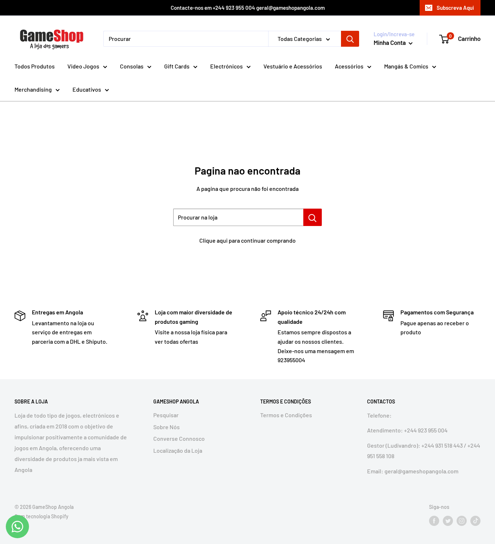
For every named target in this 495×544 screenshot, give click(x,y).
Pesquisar (166, 414)
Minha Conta (390, 42)
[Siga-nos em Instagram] (462, 521)
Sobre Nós (166, 426)
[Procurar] (350, 39)
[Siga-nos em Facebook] (434, 521)
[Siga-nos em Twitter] (448, 521)
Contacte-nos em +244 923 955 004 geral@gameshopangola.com (248, 7)
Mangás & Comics (406, 66)
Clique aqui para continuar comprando (247, 240)
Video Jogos (83, 66)
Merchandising (33, 89)
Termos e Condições (286, 414)
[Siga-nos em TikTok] (475, 521)
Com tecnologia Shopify (41, 516)
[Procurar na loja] (312, 217)
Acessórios (349, 66)
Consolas (131, 66)
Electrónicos (226, 66)
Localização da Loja (177, 450)
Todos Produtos (34, 66)
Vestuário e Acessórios (292, 66)
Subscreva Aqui (455, 7)
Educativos (86, 89)
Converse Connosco (179, 438)
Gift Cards (177, 66)
